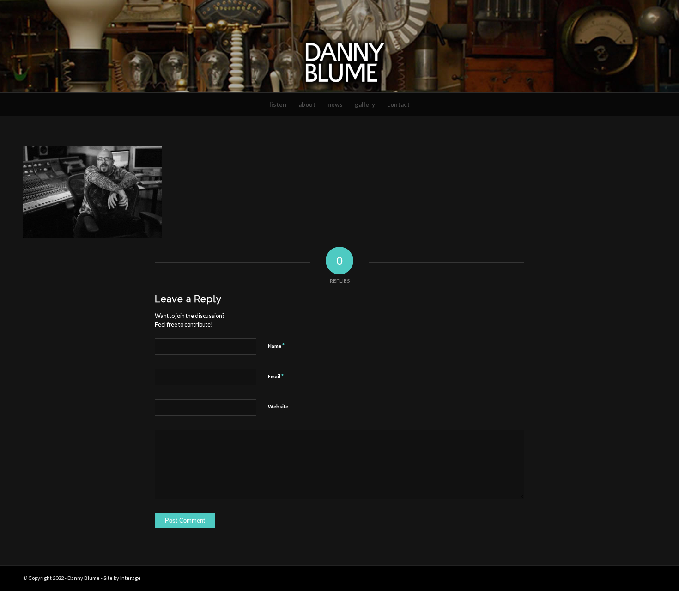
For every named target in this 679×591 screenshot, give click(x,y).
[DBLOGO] (339, 46)
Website (278, 406)
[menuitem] (277, 104)
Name (276, 345)
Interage (130, 578)
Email (276, 376)
